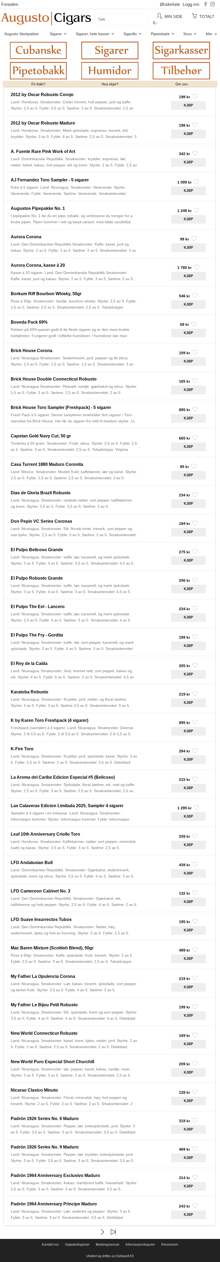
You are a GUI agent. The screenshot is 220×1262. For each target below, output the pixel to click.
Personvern (169, 1244)
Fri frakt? (38, 84)
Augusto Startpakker (21, 34)
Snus (187, 34)
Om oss (181, 84)
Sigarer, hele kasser (92, 34)
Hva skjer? (110, 84)
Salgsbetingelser (77, 1244)
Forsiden (9, 4)
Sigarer (56, 34)
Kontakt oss (50, 1244)
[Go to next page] (102, 1232)
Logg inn (191, 4)
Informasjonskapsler (140, 1244)
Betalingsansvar (107, 1244)
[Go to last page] (113, 1232)
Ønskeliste (170, 4)
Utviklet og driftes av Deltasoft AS (110, 1256)
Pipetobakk (160, 34)
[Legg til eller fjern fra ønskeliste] (194, 98)
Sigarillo (130, 34)
